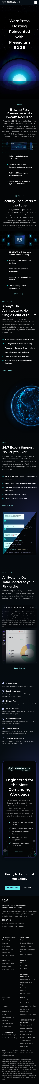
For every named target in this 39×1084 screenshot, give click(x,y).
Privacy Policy (25, 1003)
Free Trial (23, 969)
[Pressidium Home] (19, 901)
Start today (18, 294)
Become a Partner (26, 1031)
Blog (4, 1014)
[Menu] (35, 2)
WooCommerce (26, 946)
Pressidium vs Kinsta (27, 979)
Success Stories (7, 1023)
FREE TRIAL (28, 888)
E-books (5, 1020)
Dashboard (6, 946)
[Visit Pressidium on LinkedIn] (7, 920)
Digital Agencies (26, 940)
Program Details (26, 1028)
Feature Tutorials (8, 970)
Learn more (19, 852)
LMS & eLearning (26, 954)
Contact (5, 1006)
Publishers (24, 1047)
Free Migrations (7, 949)
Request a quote (8, 955)
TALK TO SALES (12, 888)
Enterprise (6, 952)
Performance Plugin (9, 1035)
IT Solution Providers (27, 1037)
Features (5, 943)
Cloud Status (6, 967)
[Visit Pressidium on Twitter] (10, 920)
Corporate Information (28, 1014)
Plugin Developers (26, 1043)
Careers (5, 1003)
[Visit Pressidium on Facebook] (3, 920)
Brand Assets (7, 1026)
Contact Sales (25, 966)
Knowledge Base (8, 963)
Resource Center (8, 1017)
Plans (22, 963)
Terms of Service (26, 1000)
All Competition (25, 993)
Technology (6, 940)
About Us (5, 1000)
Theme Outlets (25, 1040)
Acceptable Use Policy (28, 1006)
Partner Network (26, 1025)
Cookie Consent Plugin (10, 1038)
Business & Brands (26, 943)
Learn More (19, 668)
